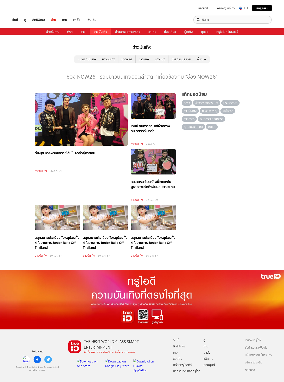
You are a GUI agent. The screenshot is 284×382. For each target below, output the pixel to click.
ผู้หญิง (188, 31)
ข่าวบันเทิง (100, 31)
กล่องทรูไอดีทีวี (182, 365)
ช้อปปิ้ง (177, 358)
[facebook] (37, 359)
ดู (25, 19)
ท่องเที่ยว (170, 31)
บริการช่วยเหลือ (253, 363)
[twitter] (48, 359)
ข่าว (83, 31)
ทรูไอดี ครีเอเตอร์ (227, 31)
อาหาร (152, 31)
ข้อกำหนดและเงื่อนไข (256, 348)
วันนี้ (15, 19)
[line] (26, 359)
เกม (64, 19)
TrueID (24, 8)
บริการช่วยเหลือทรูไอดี (186, 371)
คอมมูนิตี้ (209, 365)
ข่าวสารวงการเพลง (127, 31)
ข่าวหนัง (144, 59)
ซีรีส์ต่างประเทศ (181, 59)
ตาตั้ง (76, 19)
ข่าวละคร (127, 59)
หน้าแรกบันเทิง (87, 59)
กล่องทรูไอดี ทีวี (226, 8)
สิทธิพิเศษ (38, 19)
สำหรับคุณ (52, 31)
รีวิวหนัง (160, 59)
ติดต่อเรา (250, 370)
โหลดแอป (202, 8)
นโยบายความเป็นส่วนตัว (258, 355)
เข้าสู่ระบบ (262, 8)
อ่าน (53, 19)
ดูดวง (204, 31)
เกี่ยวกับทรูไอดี (253, 340)
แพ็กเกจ (208, 358)
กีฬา (70, 31)
